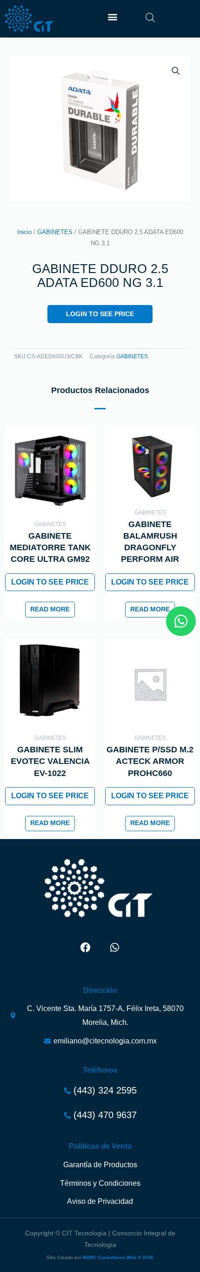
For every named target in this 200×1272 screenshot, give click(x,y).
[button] (112, 16)
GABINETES (55, 232)
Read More (50, 609)
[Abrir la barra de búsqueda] (150, 17)
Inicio (24, 232)
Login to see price (100, 314)
